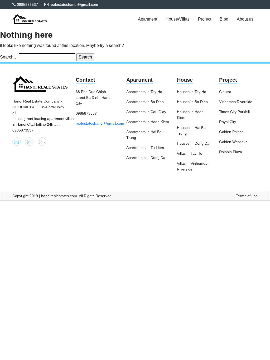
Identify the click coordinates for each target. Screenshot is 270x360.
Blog (224, 19)
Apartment (139, 80)
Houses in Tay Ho (191, 92)
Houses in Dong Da (193, 143)
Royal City (227, 122)
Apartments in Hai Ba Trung (144, 135)
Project (228, 80)
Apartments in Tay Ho (144, 92)
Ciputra (225, 92)
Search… (9, 57)
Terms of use (247, 196)
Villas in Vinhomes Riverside (192, 166)
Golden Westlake (233, 142)
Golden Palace (231, 132)
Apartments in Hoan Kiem (147, 122)
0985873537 (27, 4)
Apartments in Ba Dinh (145, 102)
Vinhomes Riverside (235, 102)
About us (245, 19)
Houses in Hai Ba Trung (191, 130)
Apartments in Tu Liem (145, 147)
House (185, 80)
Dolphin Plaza (230, 152)
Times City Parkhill (234, 112)
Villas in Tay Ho (189, 153)
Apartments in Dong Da (145, 157)
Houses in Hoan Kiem (190, 115)
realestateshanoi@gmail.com (100, 123)
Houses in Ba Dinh (192, 102)
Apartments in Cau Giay (146, 112)
